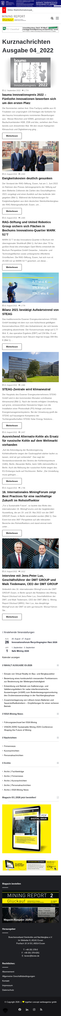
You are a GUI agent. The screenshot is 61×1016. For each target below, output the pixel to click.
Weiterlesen (12, 136)
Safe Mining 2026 (20, 650)
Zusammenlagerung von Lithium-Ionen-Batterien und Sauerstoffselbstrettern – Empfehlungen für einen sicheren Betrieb (31, 703)
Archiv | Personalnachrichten (17, 785)
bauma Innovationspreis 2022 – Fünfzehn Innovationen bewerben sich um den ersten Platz (29, 99)
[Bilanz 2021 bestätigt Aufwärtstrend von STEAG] (30, 288)
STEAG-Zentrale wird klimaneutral (26, 389)
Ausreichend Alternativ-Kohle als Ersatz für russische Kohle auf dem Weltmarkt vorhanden (30, 440)
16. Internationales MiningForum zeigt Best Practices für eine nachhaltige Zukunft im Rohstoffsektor (29, 496)
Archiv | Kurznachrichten (15, 781)
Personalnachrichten (13, 755)
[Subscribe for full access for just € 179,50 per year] (30, 865)
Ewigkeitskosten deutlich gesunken (27, 178)
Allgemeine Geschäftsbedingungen (18, 976)
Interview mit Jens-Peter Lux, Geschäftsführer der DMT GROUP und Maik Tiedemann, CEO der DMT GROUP (30, 580)
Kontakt (5, 981)
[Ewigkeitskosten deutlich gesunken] (30, 156)
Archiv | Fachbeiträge (14, 771)
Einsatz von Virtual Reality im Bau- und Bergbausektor (29, 674)
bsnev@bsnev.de (31, 956)
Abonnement (8, 972)
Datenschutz (8, 990)
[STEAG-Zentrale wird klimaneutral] (30, 367)
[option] (30, 906)
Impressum (7, 985)
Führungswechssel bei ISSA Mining (20, 722)
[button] (5, 1010)
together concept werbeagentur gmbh (41, 1002)
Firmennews (10, 746)
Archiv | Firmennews (13, 776)
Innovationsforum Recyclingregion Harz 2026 (34, 642)
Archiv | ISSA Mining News (16, 790)
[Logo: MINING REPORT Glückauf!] (14, 18)
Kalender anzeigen (11, 657)
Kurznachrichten (11, 751)
